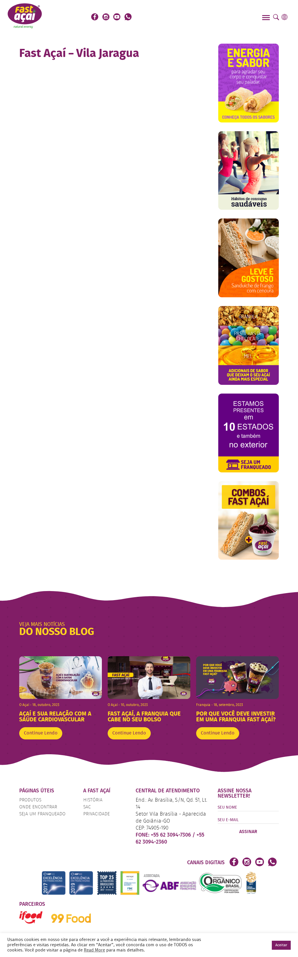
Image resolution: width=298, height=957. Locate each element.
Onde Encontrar (38, 807)
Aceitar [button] (281, 945)
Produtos (30, 800)
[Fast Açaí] (25, 15)
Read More (94, 950)
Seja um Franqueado (42, 814)
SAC (87, 807)
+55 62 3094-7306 (171, 835)
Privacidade (96, 814)
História (92, 800)
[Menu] (266, 18)
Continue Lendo (41, 733)
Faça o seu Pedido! (198, 17)
